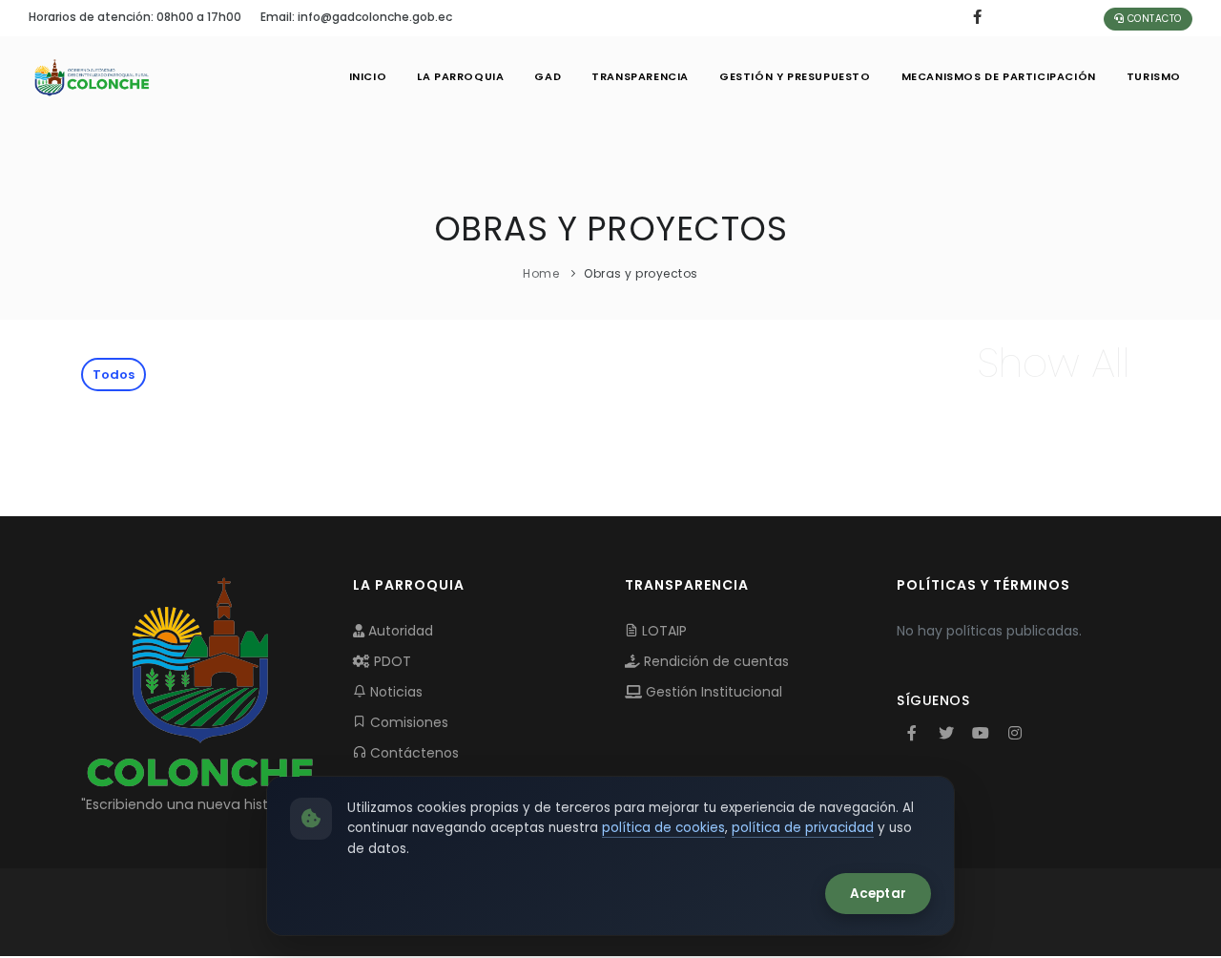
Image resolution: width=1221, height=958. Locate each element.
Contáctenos (412, 752)
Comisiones (407, 722)
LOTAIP (662, 630)
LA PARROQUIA (460, 76)
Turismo (1154, 76)
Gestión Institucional (712, 691)
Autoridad (398, 630)
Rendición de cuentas (714, 661)
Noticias (394, 691)
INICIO (368, 76)
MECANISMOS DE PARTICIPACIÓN (998, 76)
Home (541, 273)
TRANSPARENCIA (640, 76)
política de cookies (663, 828)
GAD (547, 76)
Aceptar (878, 894)
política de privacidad (803, 828)
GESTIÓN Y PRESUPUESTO (795, 76)
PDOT (390, 661)
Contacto (1153, 18)
